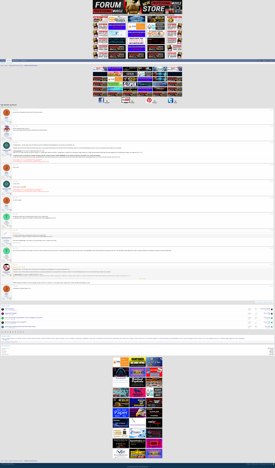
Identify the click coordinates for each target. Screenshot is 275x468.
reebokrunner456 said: (18, 267)
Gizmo (204, 338)
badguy (227, 338)
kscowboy (91, 338)
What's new (15, 60)
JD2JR (236, 338)
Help (267, 464)
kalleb (124, 338)
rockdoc (3, 338)
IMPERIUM (85, 338)
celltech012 (43, 338)
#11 (272, 286)
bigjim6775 (155, 338)
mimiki (269, 314)
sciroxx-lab (7, 327)
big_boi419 (268, 327)
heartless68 (165, 338)
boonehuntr (38, 338)
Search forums (9, 62)
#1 (272, 109)
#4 (272, 164)
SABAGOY (48, 338)
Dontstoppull (190, 338)
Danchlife (24, 338)
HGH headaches (9, 308)
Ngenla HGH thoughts (11, 313)
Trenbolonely (222, 338)
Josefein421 (150, 338)
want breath (28, 338)
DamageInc (131, 338)
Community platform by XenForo (137, 466)
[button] (19, 60)
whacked (104, 338)
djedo (94, 338)
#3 (272, 142)
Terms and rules (255, 464)
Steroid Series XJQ (143, 338)
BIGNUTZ (73, 338)
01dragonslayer (116, 338)
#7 (272, 214)
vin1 (69, 338)
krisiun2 (207, 338)
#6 (272, 197)
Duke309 (19, 338)
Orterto (121, 338)
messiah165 (7, 338)
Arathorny (13, 338)
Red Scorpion (109, 338)
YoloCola (136, 338)
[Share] (270, 110)
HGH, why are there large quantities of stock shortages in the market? (24, 317)
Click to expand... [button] (143, 278)
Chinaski (200, 338)
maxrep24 (185, 338)
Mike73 (53, 338)
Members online (6, 336)
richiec (127, 338)
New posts (3, 62)
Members (23, 60)
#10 (272, 264)
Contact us (248, 464)
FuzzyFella (268, 323)
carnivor (66, 338)
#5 (272, 181)
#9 (272, 248)
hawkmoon (195, 338)
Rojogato (62, 338)
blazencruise (7, 310)
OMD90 (6, 314)
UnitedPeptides (241, 338)
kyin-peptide (7, 319)
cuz (16, 338)
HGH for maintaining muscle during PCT (16, 322)
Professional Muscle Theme (8, 464)
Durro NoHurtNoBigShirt (173, 338)
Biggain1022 (231, 338)
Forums (9, 60)
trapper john (57, 338)
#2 (272, 126)
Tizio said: (16, 233)
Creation (180, 338)
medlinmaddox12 (79, 338)
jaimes (3, 107)
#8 (272, 230)
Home (3, 60)
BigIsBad (211, 338)
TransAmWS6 (99, 338)
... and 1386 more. (5, 339)
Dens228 (33, 338)
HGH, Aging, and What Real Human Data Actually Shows (20, 326)
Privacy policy (263, 464)
